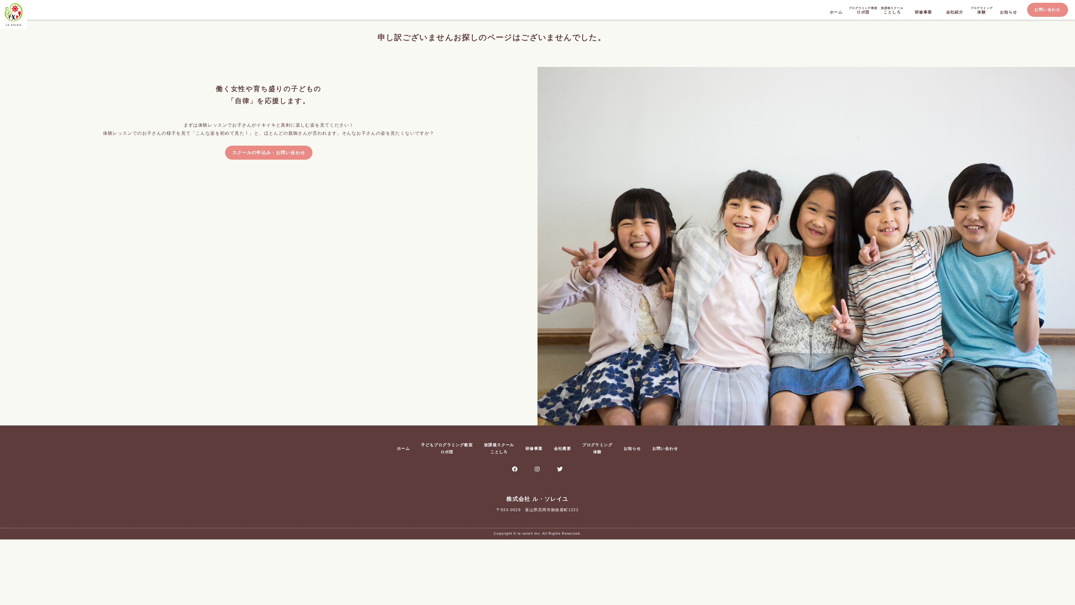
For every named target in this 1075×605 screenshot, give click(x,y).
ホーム (836, 12)
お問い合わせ (1047, 9)
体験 (982, 10)
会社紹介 (955, 12)
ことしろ (892, 10)
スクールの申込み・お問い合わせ (268, 152)
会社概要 (562, 448)
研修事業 (923, 12)
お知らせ (1008, 12)
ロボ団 (863, 10)
